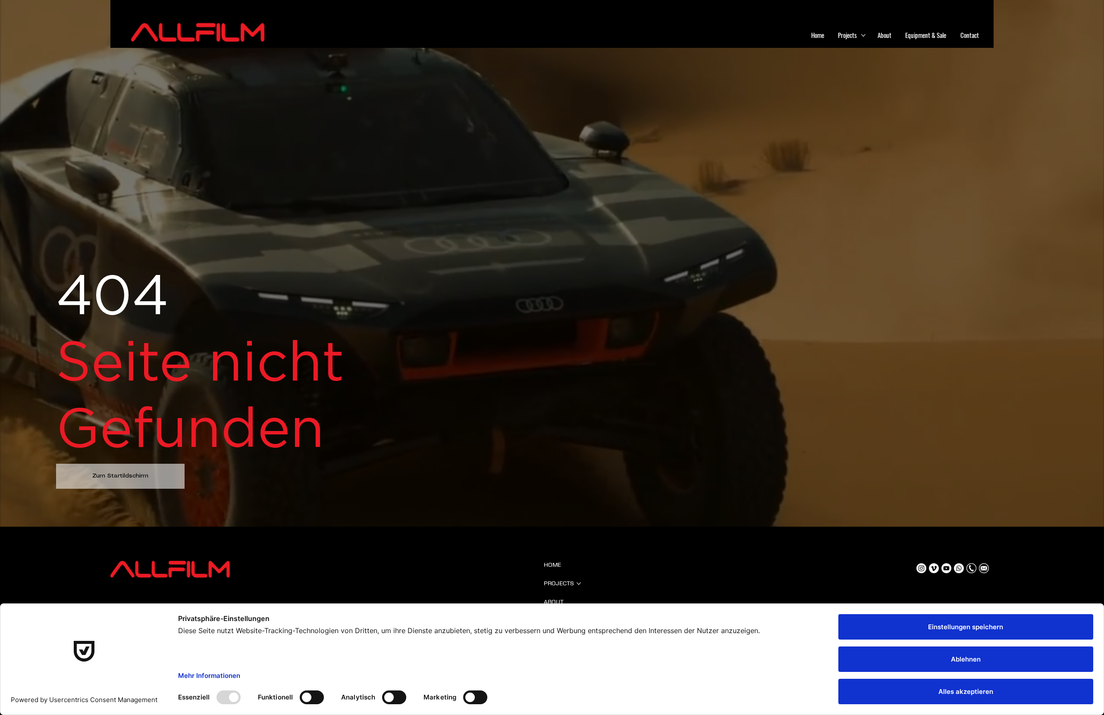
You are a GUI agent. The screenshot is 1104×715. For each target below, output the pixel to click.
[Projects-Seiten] (863, 35)
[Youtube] (946, 568)
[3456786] (971, 568)
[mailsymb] (984, 568)
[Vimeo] (934, 568)
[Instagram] (921, 568)
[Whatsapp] (959, 568)
